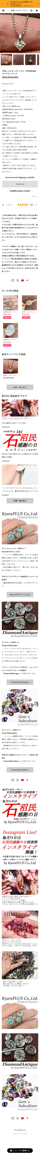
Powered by (17, 1133)
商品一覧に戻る (20, 387)
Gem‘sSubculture (20, 770)
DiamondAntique (20, 682)
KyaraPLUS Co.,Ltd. (20, 594)
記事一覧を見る (20, 501)
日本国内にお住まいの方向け (20, 191)
